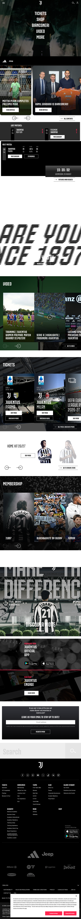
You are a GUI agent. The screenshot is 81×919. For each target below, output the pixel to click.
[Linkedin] (53, 775)
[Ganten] (31, 875)
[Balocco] (11, 875)
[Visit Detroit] (69, 867)
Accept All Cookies (70, 913)
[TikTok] (48, 775)
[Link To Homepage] (40, 3)
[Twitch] (58, 775)
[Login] (77, 3)
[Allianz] (11, 867)
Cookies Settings (54, 913)
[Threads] (32, 775)
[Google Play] (31, 663)
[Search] (73, 3)
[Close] (76, 896)
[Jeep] (11, 61)
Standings (31, 156)
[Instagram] (27, 775)
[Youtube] (38, 775)
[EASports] (31, 867)
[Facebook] (22, 775)
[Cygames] (50, 867)
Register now (40, 731)
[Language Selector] (78, 885)
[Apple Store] (48, 663)
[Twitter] (43, 775)
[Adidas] (4, 61)
